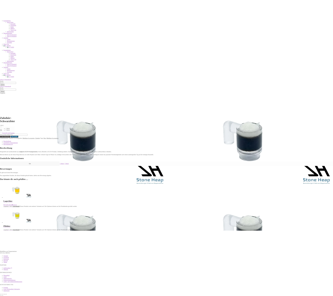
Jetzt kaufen (14, 136)
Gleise (8, 39)
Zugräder (9, 42)
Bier (45, 138)
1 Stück (62, 163)
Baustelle (12, 24)
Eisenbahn (13, 25)
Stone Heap (10, 22)
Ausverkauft (16, 206)
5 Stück (67, 163)
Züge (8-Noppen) (12, 36)
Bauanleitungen (7, 33)
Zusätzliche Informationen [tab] (10, 142)
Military (12, 28)
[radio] (10, 128)
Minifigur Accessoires (29, 138)
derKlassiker (10, 31)
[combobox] (8, 83)
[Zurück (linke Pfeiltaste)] (0, 295)
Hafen (12, 27)
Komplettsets (7, 20)
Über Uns (6, 44)
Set (1, 130)
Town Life (13, 30)
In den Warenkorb (5, 136)
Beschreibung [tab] (7, 141)
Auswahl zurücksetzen (8, 133)
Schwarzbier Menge (5, 134)
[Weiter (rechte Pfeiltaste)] (2, 295)
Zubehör (5, 38)
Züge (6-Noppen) (12, 35)
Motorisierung (11, 41)
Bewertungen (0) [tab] (8, 144)
